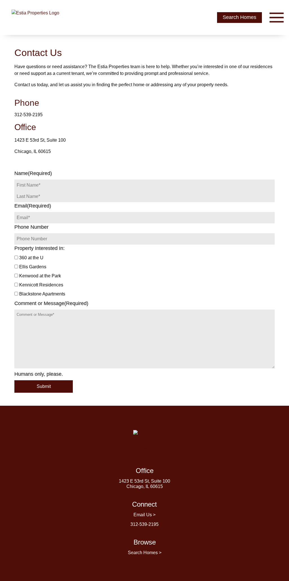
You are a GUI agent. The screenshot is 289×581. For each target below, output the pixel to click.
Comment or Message (51, 303)
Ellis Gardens (32, 266)
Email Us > (144, 514)
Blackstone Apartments (42, 293)
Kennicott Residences (41, 284)
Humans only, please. (38, 374)
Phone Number (31, 227)
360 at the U (31, 257)
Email (32, 206)
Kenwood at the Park (40, 275)
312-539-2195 (28, 114)
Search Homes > (144, 552)
